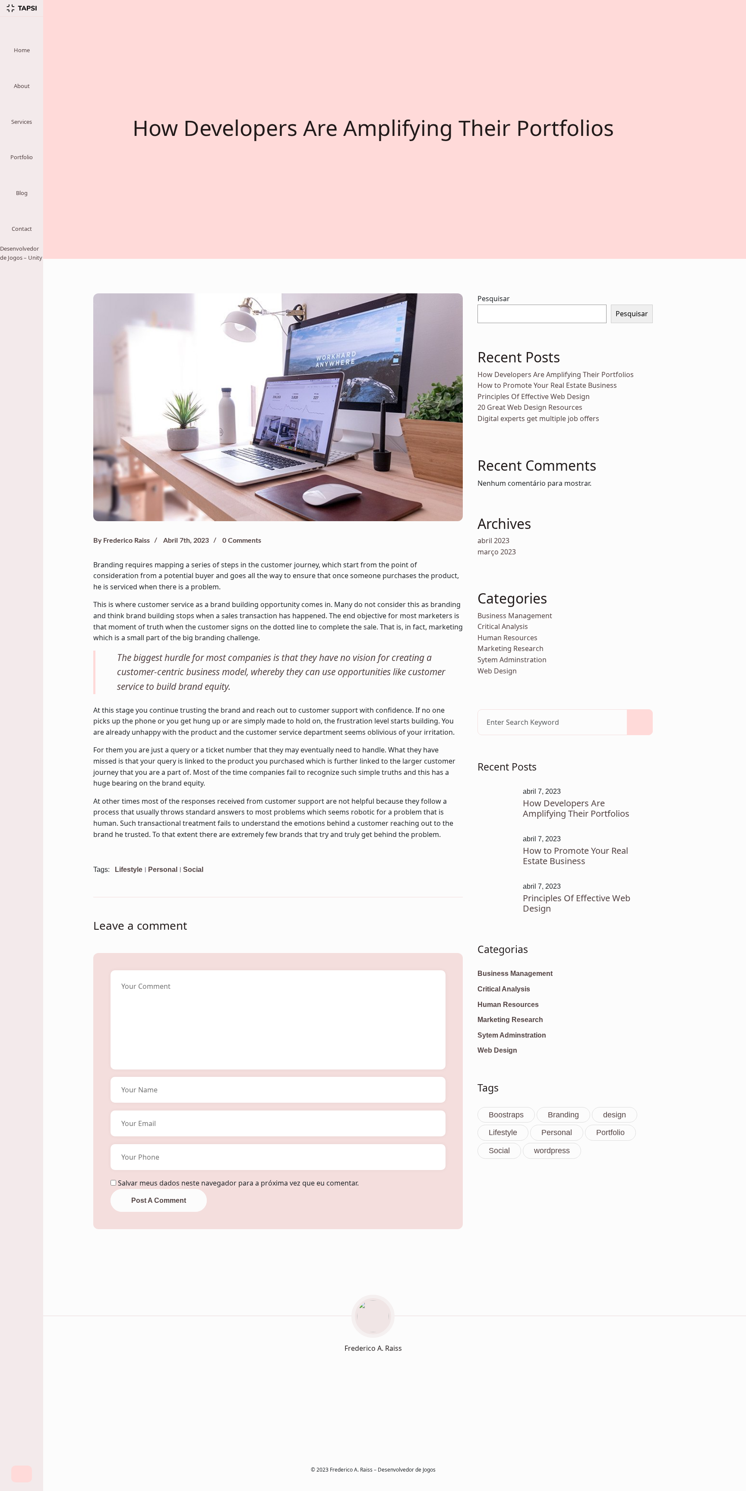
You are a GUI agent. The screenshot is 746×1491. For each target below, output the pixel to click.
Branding (563, 1114)
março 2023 (496, 552)
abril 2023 (493, 540)
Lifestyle (128, 869)
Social (193, 869)
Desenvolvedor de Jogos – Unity (21, 253)
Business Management (514, 615)
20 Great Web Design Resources (529, 407)
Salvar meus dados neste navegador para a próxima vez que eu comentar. (238, 1183)
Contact (22, 229)
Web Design (497, 671)
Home (22, 50)
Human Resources (507, 637)
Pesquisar (493, 298)
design (614, 1114)
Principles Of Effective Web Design (533, 396)
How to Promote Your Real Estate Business (547, 385)
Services (21, 122)
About (22, 86)
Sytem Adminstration (512, 659)
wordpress (552, 1150)
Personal (162, 869)
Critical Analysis (502, 626)
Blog (22, 193)
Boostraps (506, 1114)
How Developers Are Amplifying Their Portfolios (555, 374)
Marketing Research (510, 648)
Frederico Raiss (126, 540)
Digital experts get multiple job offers (538, 418)
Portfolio (21, 157)
